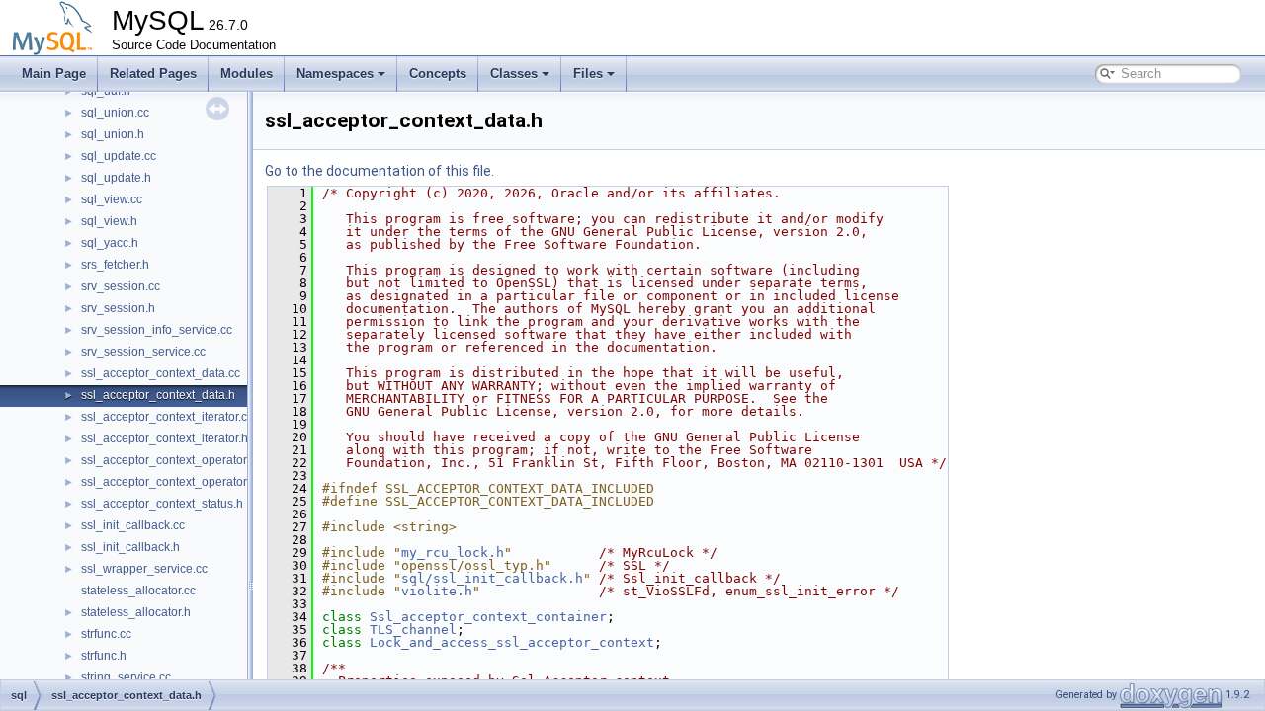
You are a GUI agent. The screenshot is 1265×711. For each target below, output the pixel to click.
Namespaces (335, 73)
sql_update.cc (118, 156)
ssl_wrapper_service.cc (144, 569)
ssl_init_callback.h (130, 547)
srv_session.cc (120, 286)
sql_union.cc (115, 112)
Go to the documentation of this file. (379, 171)
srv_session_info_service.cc (156, 330)
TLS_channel (413, 629)
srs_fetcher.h (115, 265)
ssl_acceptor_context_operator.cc (171, 460)
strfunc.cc (106, 634)
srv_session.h (118, 308)
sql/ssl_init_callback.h (492, 578)
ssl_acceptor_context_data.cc (160, 373)
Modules (246, 73)
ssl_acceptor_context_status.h (162, 504)
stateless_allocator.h (136, 612)
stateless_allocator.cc (138, 590)
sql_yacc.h (109, 243)
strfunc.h (103, 656)
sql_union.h (112, 134)
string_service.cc (126, 677)
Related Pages (153, 73)
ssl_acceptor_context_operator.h (168, 482)
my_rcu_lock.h (452, 552)
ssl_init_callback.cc (133, 525)
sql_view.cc (111, 199)
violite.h (436, 591)
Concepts (437, 73)
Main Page (54, 73)
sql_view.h (109, 221)
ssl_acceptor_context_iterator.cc (167, 417)
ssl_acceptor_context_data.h (158, 395)
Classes (514, 73)
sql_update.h (116, 178)
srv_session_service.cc (143, 351)
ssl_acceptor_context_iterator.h (164, 438)
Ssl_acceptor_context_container (488, 616)
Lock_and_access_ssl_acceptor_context (512, 642)
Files (588, 73)
